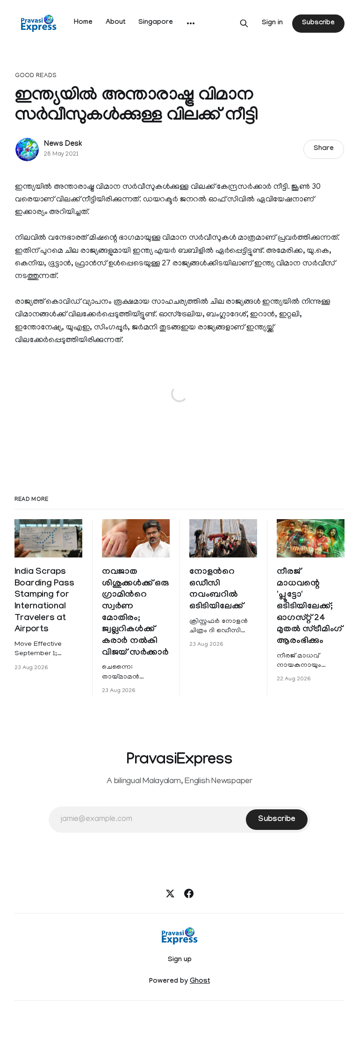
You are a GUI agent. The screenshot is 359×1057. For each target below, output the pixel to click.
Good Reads (36, 75)
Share (324, 149)
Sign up (180, 960)
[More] (190, 23)
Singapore (155, 23)
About (115, 23)
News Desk (63, 144)
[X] (170, 893)
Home (83, 23)
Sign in (272, 23)
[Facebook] (189, 893)
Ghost (200, 982)
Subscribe (318, 23)
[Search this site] (244, 23)
